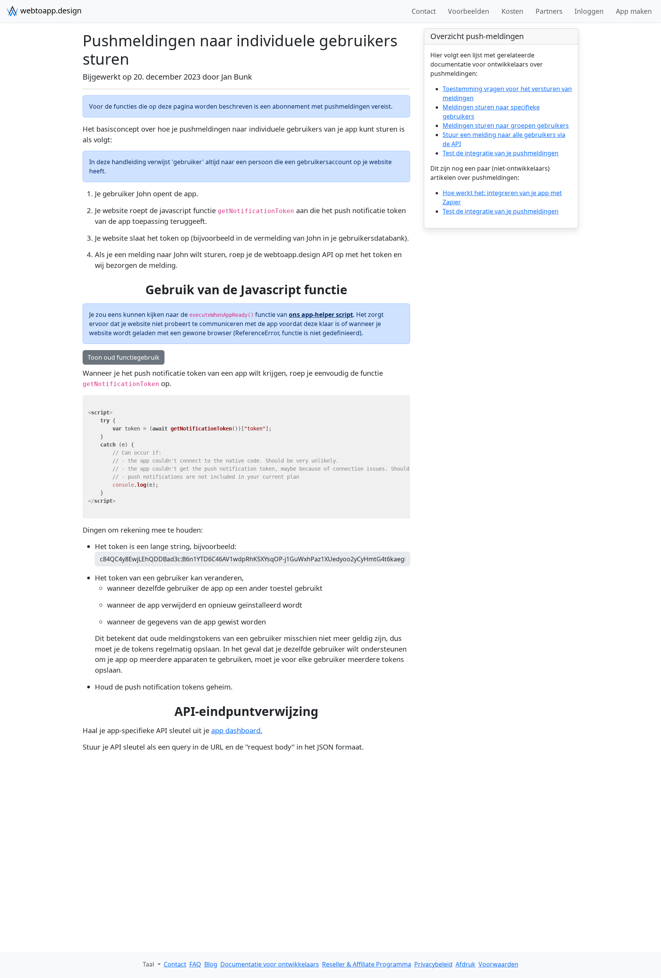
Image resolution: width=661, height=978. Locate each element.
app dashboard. (236, 730)
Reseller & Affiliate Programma (366, 964)
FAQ (195, 964)
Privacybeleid (433, 964)
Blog (210, 964)
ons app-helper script (321, 314)
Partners (549, 11)
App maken (634, 11)
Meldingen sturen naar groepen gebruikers (506, 125)
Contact (424, 11)
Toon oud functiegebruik (124, 357)
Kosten (512, 11)
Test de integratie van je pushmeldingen (500, 153)
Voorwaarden (498, 964)
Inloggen (589, 11)
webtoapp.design (49, 10)
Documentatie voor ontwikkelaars (269, 964)
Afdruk (465, 964)
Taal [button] (149, 964)
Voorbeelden (468, 11)
